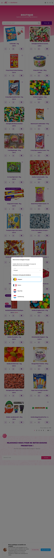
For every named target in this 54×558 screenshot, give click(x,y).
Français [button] (16, 270)
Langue (15, 268)
